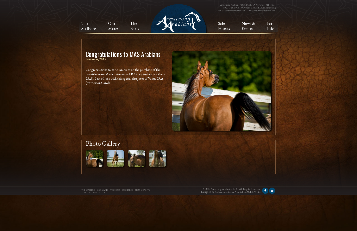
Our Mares (102, 190)
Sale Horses (224, 25)
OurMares (113, 25)
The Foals (115, 190)
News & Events (248, 25)
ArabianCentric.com (224, 192)
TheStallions (88, 25)
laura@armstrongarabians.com (261, 10)
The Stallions (88, 190)
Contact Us (99, 193)
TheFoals (134, 25)
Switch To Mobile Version (249, 192)
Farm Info (271, 25)
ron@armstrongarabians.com (231, 10)
